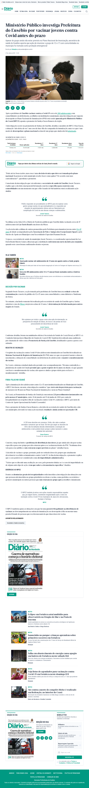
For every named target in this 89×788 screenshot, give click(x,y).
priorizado (72, 131)
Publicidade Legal (22, 773)
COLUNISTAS (77, 11)
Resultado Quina (73, 2)
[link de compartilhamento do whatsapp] (7, 108)
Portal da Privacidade (37, 777)
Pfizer (22, 304)
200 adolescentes (64, 113)
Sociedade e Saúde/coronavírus (15, 523)
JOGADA (56, 11)
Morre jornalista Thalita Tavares (46, 2)
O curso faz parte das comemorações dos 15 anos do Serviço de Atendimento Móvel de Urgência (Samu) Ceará (52, 641)
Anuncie (11, 773)
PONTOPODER (40, 11)
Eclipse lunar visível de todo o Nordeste (26, 2)
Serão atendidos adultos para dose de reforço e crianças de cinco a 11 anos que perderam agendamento (52, 677)
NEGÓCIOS (63, 11)
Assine (32, 773)
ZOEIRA (70, 11)
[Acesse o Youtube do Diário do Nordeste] (50, 738)
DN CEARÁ (32, 11)
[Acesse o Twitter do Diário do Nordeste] (46, 738)
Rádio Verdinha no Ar (8, 2)
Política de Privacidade (73, 763)
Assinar (11, 594)
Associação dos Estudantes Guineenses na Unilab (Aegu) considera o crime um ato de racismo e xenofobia (51, 696)
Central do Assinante (44, 773)
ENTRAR (76, 7)
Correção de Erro (53, 777)
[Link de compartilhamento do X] (18, 108)
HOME (16, 11)
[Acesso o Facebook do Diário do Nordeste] (42, 738)
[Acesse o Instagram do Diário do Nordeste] (38, 738)
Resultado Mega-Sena (62, 2)
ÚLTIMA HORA (24, 11)
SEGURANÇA (49, 11)
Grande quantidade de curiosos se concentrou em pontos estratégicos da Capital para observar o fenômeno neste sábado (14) (51, 623)
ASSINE (84, 7)
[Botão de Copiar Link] (23, 108)
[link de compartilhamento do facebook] (13, 108)
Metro (22, 259)
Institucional (58, 773)
